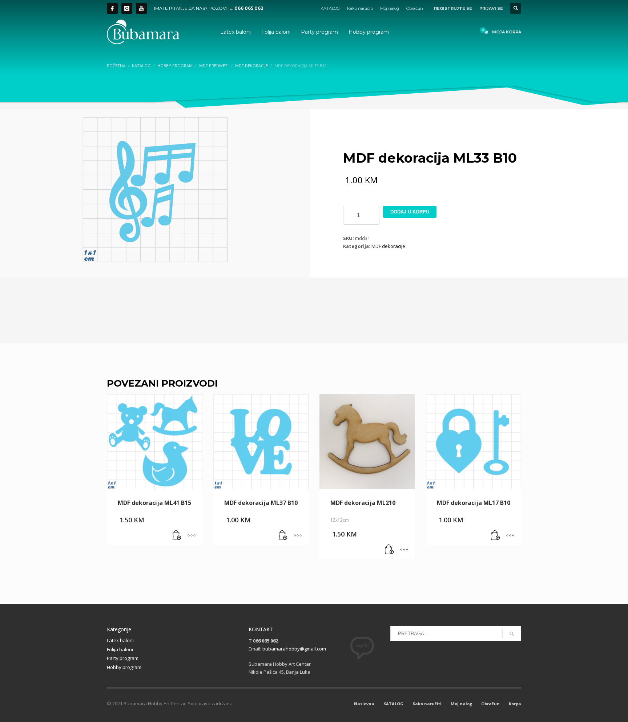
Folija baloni (120, 649)
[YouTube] (141, 8)
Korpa (515, 703)
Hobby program (124, 667)
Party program (122, 658)
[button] (177, 536)
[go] (511, 633)
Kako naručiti (360, 8)
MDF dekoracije (388, 246)
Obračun (414, 8)
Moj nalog (389, 8)
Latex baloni (120, 640)
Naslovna (364, 703)
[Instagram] (126, 8)
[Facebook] (112, 8)
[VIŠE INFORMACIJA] (191, 536)
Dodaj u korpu (409, 212)
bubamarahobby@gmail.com (294, 648)
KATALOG (330, 8)
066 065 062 (248, 8)
